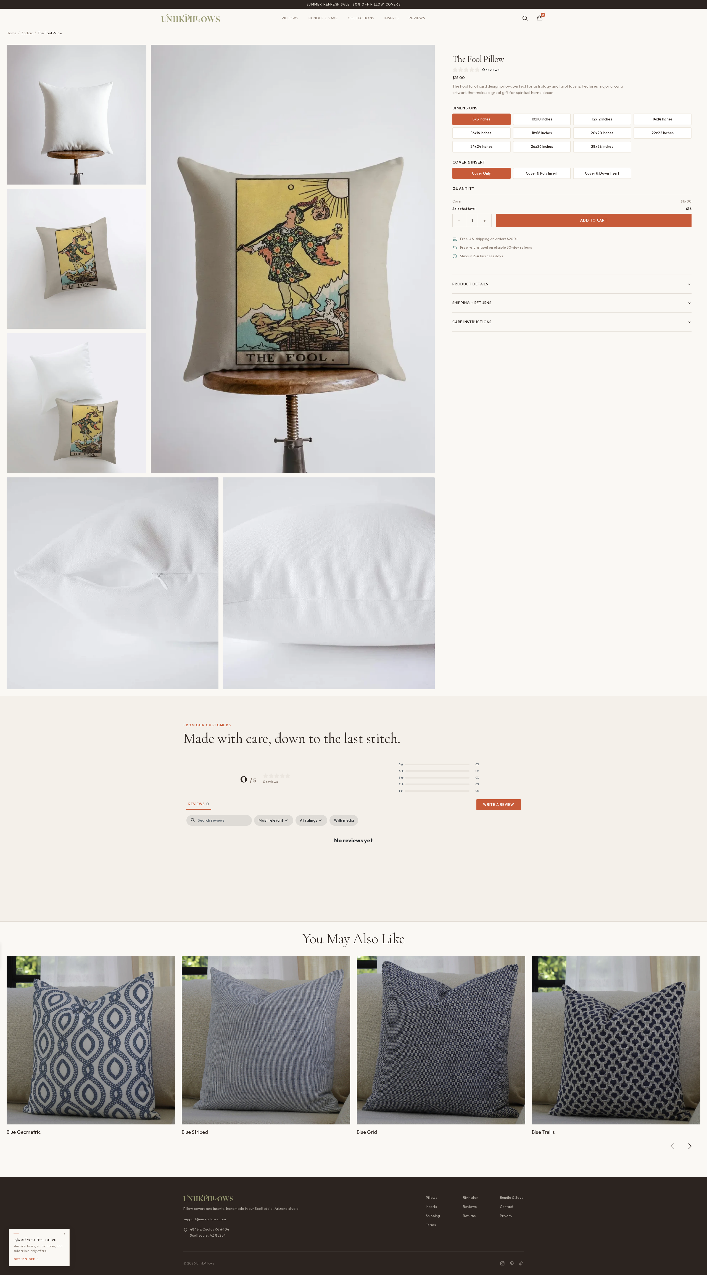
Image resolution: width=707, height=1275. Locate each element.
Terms (431, 1225)
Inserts (391, 18)
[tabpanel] (353, 858)
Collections (361, 18)
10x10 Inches (542, 119)
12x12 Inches (602, 119)
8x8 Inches (481, 119)
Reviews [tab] (198, 803)
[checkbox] (343, 820)
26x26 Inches (542, 146)
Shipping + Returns (472, 303)
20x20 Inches (602, 133)
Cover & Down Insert (602, 173)
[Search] (525, 18)
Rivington (470, 1197)
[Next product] (689, 1146)
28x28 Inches (602, 146)
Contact (506, 1206)
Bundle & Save (323, 18)
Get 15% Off (24, 1259)
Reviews (417, 18)
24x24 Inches (481, 146)
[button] (439, 764)
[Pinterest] (511, 1263)
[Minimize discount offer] (64, 1233)
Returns (469, 1215)
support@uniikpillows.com (204, 1219)
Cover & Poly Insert (542, 173)
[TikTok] (521, 1263)
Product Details (470, 284)
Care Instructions (472, 322)
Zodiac (27, 33)
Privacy (506, 1215)
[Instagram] (502, 1263)
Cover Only (481, 173)
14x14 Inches (662, 119)
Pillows (290, 18)
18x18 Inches (542, 133)
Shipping (433, 1215)
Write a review (498, 804)
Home (12, 33)
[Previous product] (672, 1146)
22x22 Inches (662, 133)
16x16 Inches (481, 133)
